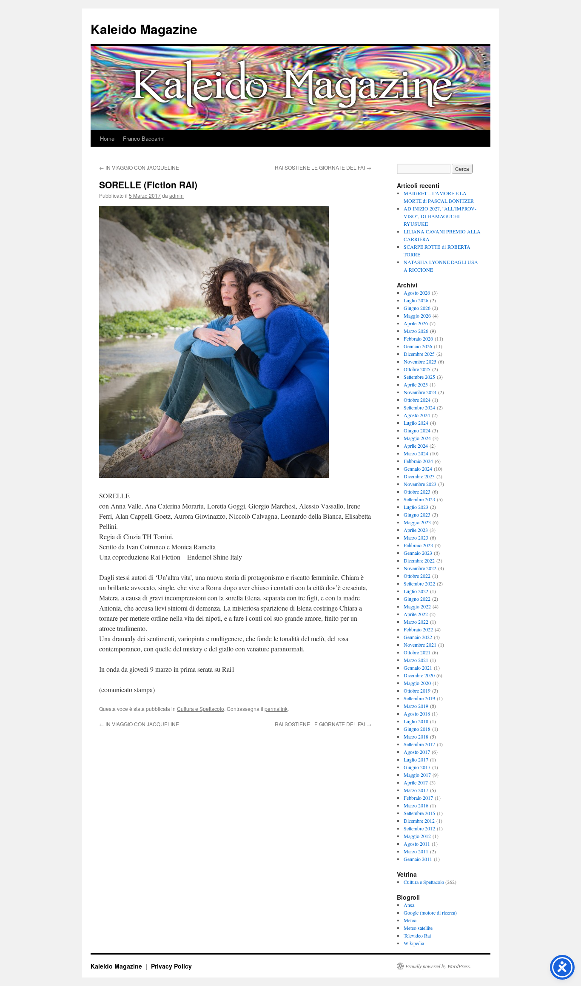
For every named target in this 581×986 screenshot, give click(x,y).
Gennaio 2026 (418, 346)
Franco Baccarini (144, 138)
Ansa (409, 904)
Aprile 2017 (416, 782)
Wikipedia (414, 943)
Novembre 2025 (420, 361)
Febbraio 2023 (418, 545)
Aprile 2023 (416, 529)
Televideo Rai (417, 935)
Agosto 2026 (417, 292)
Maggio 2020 (417, 682)
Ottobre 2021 (417, 652)
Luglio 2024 (416, 422)
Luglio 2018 (416, 721)
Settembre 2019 (419, 698)
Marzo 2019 (416, 705)
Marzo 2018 (416, 736)
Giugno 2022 (417, 598)
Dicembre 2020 (419, 675)
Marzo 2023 (416, 537)
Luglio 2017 (416, 759)
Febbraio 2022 (418, 629)
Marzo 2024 (416, 453)
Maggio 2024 (417, 438)
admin (176, 195)
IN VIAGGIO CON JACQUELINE (139, 167)
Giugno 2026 (417, 307)
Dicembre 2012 (419, 820)
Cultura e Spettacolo (200, 708)
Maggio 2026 (417, 315)
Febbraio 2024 (418, 460)
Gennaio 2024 (418, 468)
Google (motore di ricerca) (430, 912)
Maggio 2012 (417, 836)
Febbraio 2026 (418, 338)
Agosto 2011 (417, 843)
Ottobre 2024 (417, 399)
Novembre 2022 (420, 568)
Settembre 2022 (419, 583)
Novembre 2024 (420, 392)
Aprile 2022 (416, 614)
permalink (276, 708)
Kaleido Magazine (144, 29)
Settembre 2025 (419, 376)
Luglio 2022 (416, 591)
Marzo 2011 (416, 851)
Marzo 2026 (416, 330)
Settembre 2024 (419, 407)
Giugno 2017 (417, 767)
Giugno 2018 (417, 728)
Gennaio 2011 (418, 858)
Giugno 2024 (417, 430)
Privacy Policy (171, 966)
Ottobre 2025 (417, 369)
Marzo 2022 (416, 621)
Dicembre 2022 (419, 560)
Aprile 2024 (416, 445)
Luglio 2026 (416, 300)
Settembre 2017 (419, 744)
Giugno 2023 (417, 514)
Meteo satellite (418, 927)
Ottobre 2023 (417, 491)
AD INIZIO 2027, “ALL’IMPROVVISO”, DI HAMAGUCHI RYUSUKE (440, 216)
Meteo (410, 920)
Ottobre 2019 (417, 690)
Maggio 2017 (417, 774)
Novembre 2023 (420, 483)
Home (107, 138)
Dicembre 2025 (419, 353)
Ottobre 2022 (417, 575)
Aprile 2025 (416, 384)
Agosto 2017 (417, 751)
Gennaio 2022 (418, 637)
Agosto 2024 (417, 415)
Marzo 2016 (416, 805)
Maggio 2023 (417, 522)
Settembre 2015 (419, 813)
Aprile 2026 (416, 323)
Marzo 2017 (416, 790)
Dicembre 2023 (419, 476)
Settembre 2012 (419, 828)
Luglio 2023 (416, 506)
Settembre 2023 (419, 499)
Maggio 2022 (417, 606)
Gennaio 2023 (418, 552)
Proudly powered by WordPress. (438, 966)
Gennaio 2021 (418, 667)
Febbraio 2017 (418, 797)
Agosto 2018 (417, 713)
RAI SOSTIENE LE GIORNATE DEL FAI (323, 167)
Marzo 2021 (416, 659)
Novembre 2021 (420, 644)
